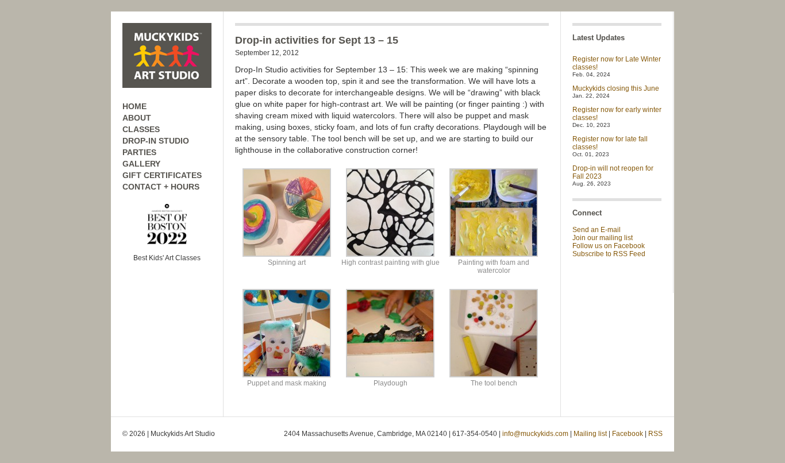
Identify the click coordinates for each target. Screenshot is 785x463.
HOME (134, 106)
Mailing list (590, 434)
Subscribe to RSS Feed (608, 254)
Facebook (627, 434)
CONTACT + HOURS (160, 186)
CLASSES (141, 129)
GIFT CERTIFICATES (162, 175)
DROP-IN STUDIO (155, 140)
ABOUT (136, 117)
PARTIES (139, 152)
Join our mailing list (602, 238)
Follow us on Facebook (608, 246)
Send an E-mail (596, 230)
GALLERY (141, 163)
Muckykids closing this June (615, 88)
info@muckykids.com (535, 434)
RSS (655, 434)
